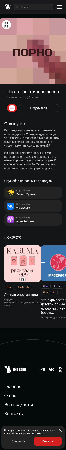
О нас (10, 395)
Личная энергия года (21, 295)
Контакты (14, 413)
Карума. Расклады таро (10, 302)
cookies (39, 433)
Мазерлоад (48, 317)
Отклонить (18, 441)
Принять (47, 441)
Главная (12, 386)
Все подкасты (18, 404)
